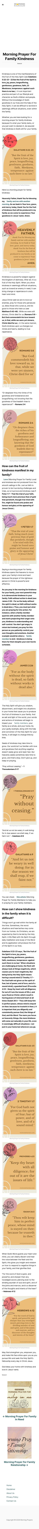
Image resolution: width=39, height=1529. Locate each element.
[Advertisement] (19, 29)
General (19, 63)
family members (21, 723)
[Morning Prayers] (19, 4)
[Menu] (3, 4)
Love (6, 479)
